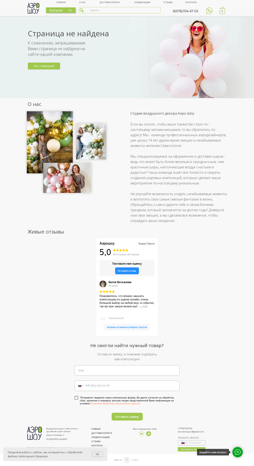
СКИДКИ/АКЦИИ (142, 2)
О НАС (82, 2)
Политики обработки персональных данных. (116, 403)
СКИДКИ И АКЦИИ (100, 437)
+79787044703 (185, 428)
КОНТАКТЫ (191, 2)
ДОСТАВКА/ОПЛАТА (110, 2)
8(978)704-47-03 (185, 11)
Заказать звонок (188, 437)
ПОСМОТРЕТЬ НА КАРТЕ (56, 439)
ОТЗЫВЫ (168, 2)
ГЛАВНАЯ (61, 2)
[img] (148, 433)
